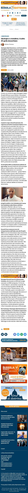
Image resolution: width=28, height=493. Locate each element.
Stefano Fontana (9, 44)
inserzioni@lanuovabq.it (6, 466)
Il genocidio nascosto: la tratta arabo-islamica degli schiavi (8, 433)
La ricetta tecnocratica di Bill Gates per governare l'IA (7, 441)
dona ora (24, 15)
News (5, 15)
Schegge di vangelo (7, 22)
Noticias (10, 15)
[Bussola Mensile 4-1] (14, 354)
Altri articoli (14, 406)
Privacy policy (4, 484)
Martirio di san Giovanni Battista (20, 23)
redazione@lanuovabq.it (6, 463)
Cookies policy (11, 484)
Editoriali (16, 29)
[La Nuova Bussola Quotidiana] (14, 7)
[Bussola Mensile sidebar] (14, 373)
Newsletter (17, 15)
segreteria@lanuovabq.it (6, 464)
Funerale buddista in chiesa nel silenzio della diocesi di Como (8, 417)
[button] (14, 19)
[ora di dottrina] (14, 393)
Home (12, 29)
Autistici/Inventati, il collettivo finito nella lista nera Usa (7, 425)
